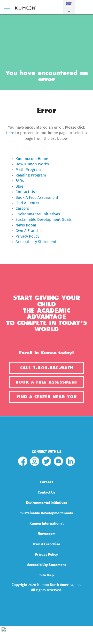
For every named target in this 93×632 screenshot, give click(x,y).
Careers (22, 208)
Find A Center (27, 203)
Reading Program (31, 175)
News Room (26, 225)
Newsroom (47, 534)
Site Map (47, 575)
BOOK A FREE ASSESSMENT (46, 382)
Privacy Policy (27, 236)
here (10, 133)
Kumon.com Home (32, 159)
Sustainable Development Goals (44, 220)
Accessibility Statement (36, 242)
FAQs (20, 181)
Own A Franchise (30, 231)
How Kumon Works (32, 164)
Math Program (28, 170)
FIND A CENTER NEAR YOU (47, 397)
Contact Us (25, 192)
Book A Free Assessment (37, 198)
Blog (19, 186)
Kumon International (46, 523)
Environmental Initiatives (38, 214)
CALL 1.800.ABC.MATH (46, 368)
